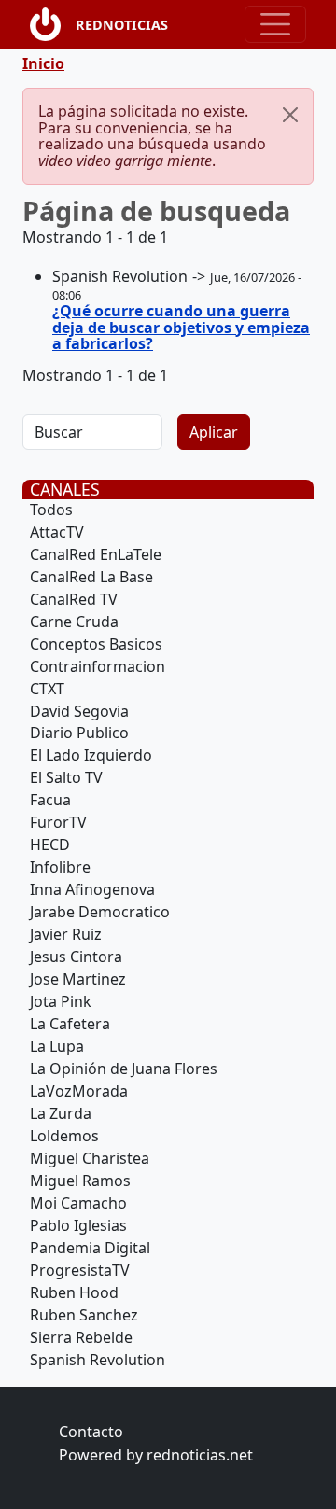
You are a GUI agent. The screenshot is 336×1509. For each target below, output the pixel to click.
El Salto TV (66, 777)
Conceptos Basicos (96, 644)
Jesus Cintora (76, 956)
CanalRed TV (74, 599)
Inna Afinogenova (92, 889)
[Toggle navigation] (275, 24)
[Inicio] (53, 24)
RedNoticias (122, 25)
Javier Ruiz (66, 934)
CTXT (47, 688)
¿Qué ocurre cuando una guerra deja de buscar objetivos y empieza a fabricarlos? (181, 327)
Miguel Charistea (89, 1158)
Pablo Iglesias (78, 1225)
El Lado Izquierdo (91, 755)
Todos (51, 509)
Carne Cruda (74, 621)
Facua (50, 799)
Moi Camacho (78, 1203)
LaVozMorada (79, 1091)
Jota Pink (60, 1001)
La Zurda (60, 1113)
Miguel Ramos (80, 1180)
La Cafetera (70, 1023)
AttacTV (57, 532)
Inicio (43, 63)
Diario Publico (79, 732)
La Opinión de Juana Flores (123, 1068)
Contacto (91, 1431)
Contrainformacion (97, 666)
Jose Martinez (78, 979)
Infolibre (60, 867)
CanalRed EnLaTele (95, 554)
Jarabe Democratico (100, 911)
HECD (50, 844)
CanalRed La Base (91, 576)
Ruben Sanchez (84, 1315)
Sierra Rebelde (81, 1337)
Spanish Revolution (97, 1359)
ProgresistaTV (80, 1270)
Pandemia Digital (90, 1247)
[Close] (290, 115)
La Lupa (57, 1046)
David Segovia (79, 711)
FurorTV (58, 822)
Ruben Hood (74, 1292)
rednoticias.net (200, 1455)
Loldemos (64, 1135)
